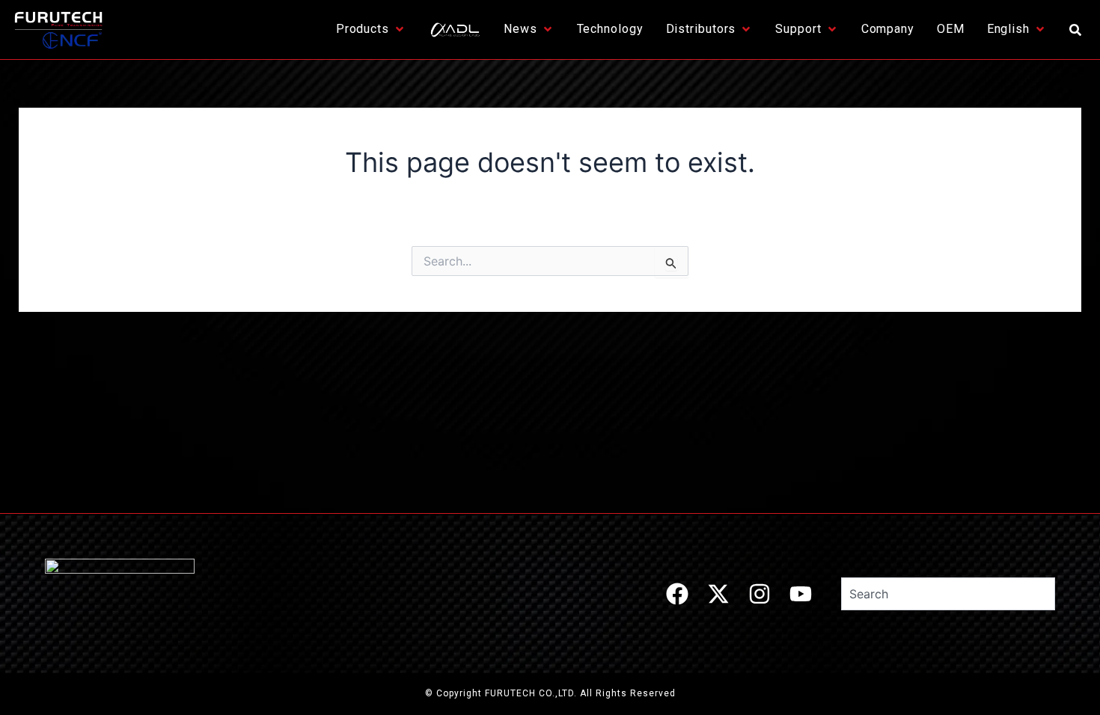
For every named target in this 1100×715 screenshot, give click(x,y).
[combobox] (948, 593)
